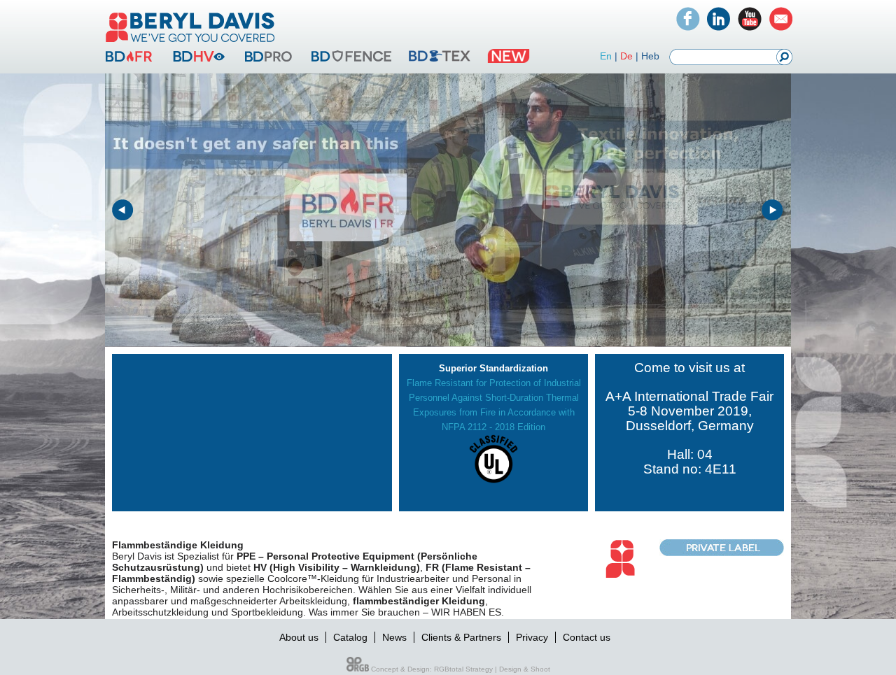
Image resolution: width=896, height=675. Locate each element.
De (626, 56)
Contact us (586, 637)
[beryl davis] (190, 43)
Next (773, 210)
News (394, 637)
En (606, 56)
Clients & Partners (461, 637)
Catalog (350, 637)
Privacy (532, 637)
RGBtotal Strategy (463, 669)
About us (298, 637)
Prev (123, 210)
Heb (650, 56)
